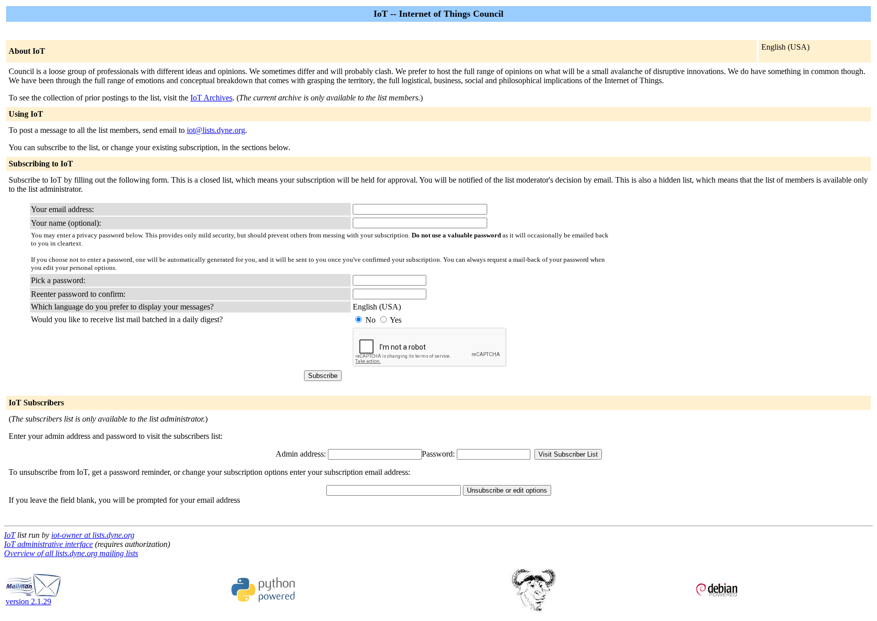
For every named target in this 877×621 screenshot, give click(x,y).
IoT (9, 535)
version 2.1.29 (28, 601)
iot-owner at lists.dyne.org (92, 535)
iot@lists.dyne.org (216, 130)
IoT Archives (211, 97)
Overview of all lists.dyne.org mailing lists (71, 553)
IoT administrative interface (48, 544)
